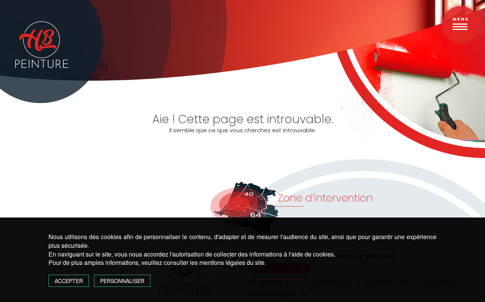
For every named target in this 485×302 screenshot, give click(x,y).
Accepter (69, 281)
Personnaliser (122, 281)
